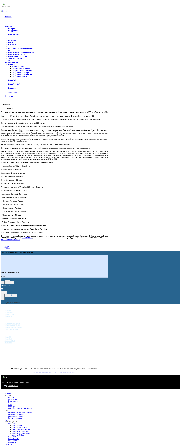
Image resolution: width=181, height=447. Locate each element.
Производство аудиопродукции (21, 52)
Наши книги (13, 88)
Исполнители (13, 35)
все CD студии (18, 66)
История (11, 29)
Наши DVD (12, 80)
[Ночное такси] (4, 11)
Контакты (9, 96)
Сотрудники (13, 31)
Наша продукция (11, 62)
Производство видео (16, 54)
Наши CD (11, 64)
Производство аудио (12, 324)
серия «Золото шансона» (22, 70)
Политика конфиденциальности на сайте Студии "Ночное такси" (54, 372)
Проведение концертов (17, 56)
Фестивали (12, 92)
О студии (8, 27)
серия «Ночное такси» (21, 68)
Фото (10, 42)
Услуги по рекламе (15, 58)
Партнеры (12, 44)
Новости (8, 17)
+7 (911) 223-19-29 (9, 2)
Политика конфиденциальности (21, 48)
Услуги (7, 50)
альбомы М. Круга (19, 76)
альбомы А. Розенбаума (22, 74)
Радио (7, 60)
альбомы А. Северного (21, 72)
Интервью (12, 40)
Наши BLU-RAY (14, 84)
